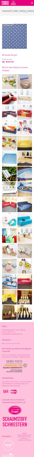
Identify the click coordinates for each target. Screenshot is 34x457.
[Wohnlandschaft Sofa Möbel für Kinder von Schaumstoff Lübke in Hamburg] (24, 112)
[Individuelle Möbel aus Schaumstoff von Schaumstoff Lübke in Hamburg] (24, 143)
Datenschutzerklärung (24, 440)
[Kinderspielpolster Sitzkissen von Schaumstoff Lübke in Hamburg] (9, 81)
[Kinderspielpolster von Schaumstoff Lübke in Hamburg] (24, 127)
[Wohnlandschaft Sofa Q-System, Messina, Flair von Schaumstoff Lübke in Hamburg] (24, 97)
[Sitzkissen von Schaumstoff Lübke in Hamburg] (9, 266)
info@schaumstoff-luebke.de (14, 334)
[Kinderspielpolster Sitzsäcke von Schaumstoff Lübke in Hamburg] (9, 220)
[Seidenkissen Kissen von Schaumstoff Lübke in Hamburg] (9, 235)
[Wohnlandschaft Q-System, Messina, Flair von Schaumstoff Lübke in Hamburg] (9, 97)
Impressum (24, 438)
